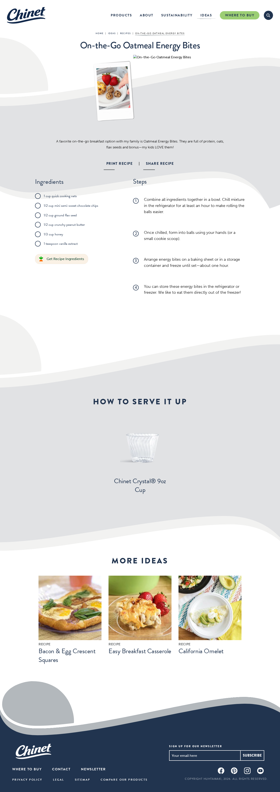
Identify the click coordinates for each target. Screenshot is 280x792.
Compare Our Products (124, 780)
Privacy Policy (27, 780)
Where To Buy (239, 15)
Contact (61, 769)
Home (100, 33)
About (146, 15)
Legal (58, 780)
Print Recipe (119, 163)
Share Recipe (160, 163)
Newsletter (93, 769)
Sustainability (176, 15)
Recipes (125, 33)
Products (121, 15)
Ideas (206, 15)
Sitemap (82, 780)
